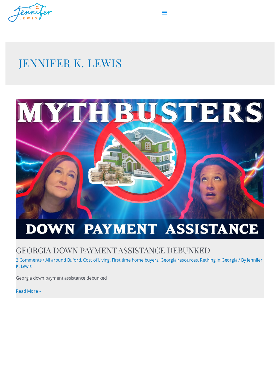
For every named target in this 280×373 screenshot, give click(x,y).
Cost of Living (96, 260)
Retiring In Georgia (218, 260)
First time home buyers (135, 260)
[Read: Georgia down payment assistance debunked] (140, 168)
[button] (164, 12)
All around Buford (63, 260)
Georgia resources (179, 260)
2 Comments (29, 260)
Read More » (28, 291)
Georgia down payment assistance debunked (113, 250)
